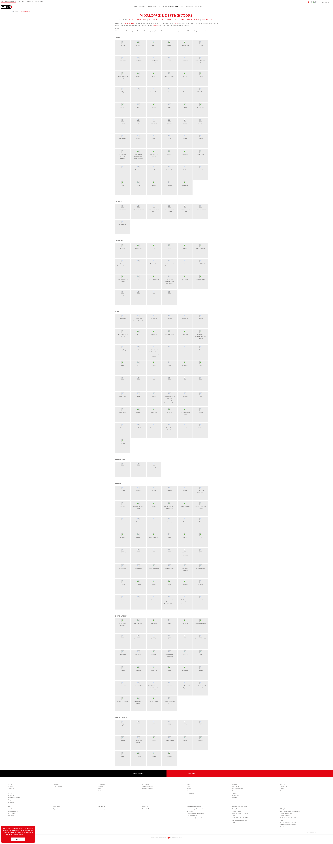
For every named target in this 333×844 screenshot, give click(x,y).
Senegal (169, 154)
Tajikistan (122, 427)
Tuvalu (138, 295)
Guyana (185, 740)
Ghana (169, 92)
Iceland (138, 537)
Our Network (11, 795)
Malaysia (138, 381)
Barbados (154, 623)
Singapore (138, 412)
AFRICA (131, 20)
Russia (138, 467)
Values (9, 791)
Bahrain (169, 318)
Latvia (200, 537)
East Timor (185, 334)
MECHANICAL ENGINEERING (35, 2)
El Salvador (123, 654)
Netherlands (138, 568)
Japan (122, 365)
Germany (169, 521)
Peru (122, 756)
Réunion (185, 138)
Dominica (185, 639)
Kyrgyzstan (185, 365)
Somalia (123, 169)
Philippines (185, 396)
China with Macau (169, 334)
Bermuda (185, 623)
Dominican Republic (200, 639)
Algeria (123, 45)
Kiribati (185, 248)
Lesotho (154, 107)
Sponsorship (11, 802)
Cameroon (123, 60)
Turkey (154, 467)
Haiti (201, 654)
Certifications (101, 791)
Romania (153, 584)
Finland (138, 521)
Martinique (154, 670)
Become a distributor (147, 788)
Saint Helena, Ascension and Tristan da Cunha (138, 156)
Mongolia (169, 381)
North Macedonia (154, 568)
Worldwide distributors (147, 786)
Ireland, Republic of (154, 537)
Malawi (123, 123)
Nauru (138, 264)
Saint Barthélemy (138, 685)
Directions (282, 791)
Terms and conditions (13, 811)
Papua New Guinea (154, 279)
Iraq (185, 350)
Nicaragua (185, 670)
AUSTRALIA (153, 20)
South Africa (154, 169)
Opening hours (283, 786)
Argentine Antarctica (138, 209)
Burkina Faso (185, 45)
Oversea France (200, 568)
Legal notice (11, 815)
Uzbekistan (185, 427)
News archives (191, 793)
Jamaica (138, 670)
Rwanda (200, 138)
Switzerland (154, 599)
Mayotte (185, 123)
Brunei (138, 334)
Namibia (138, 138)
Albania (123, 490)
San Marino (185, 279)
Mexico (170, 670)
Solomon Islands (200, 279)
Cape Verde (138, 60)
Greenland (138, 654)
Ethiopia (123, 92)
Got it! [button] (18, 839)
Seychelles (185, 154)
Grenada (153, 654)
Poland (123, 584)
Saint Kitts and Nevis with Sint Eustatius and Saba (154, 688)
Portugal (138, 584)
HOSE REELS (21, 2)
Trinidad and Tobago (122, 701)
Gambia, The (154, 92)
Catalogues (100, 786)
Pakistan (154, 396)
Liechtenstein (122, 553)
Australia (122, 248)
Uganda (154, 185)
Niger (153, 138)
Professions (235, 791)
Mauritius (169, 123)
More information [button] (18, 835)
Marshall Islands (200, 248)
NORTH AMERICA (193, 20)
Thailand (138, 427)
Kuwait (169, 365)
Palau (138, 279)
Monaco (201, 553)
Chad (169, 60)
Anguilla (123, 725)
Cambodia (154, 334)
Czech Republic (185, 506)
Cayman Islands (138, 639)
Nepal (200, 381)
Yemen (123, 443)
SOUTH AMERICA (207, 20)
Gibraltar (185, 521)
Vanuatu (154, 295)
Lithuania (138, 553)
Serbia (169, 584)
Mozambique (122, 138)
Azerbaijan (154, 318)
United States (154, 701)
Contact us (282, 788)
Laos (200, 365)
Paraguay (200, 740)
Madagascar (200, 107)
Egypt (153, 76)
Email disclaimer (12, 809)
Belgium (185, 490)
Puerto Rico (122, 685)
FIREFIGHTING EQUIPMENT (8, 2)
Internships (234, 797)
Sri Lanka (169, 412)
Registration (56, 809)
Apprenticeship (235, 795)
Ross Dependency (123, 224)
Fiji (154, 248)
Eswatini (200, 76)
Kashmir (154, 365)
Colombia (122, 740)
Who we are (10, 786)
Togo (122, 185)
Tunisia (138, 185)
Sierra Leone (200, 154)
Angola (138, 45)
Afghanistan (122, 318)
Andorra (138, 490)
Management (11, 788)
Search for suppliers (103, 809)
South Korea (154, 412)
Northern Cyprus (169, 568)
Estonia (123, 521)
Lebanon (122, 381)
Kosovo (185, 537)
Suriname (138, 756)
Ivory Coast (123, 107)
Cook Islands (138, 248)
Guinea (185, 92)
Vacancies (234, 793)
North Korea (122, 396)
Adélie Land (122, 209)
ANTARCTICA (141, 20)
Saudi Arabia (122, 412)
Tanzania (200, 169)
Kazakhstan (122, 467)
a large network (129, 23)
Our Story (10, 793)
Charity (9, 800)
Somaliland (138, 169)
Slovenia (200, 584)
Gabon (138, 92)
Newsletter (189, 791)
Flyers (99, 788)
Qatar (200, 396)
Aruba (154, 725)
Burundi (201, 45)
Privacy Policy (11, 813)
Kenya (138, 107)
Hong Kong (123, 350)
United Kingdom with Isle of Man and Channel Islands (185, 602)
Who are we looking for (237, 788)
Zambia (169, 185)
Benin (153, 45)
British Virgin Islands (200, 623)
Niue (185, 264)
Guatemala (185, 654)
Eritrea (185, 76)
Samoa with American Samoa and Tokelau (169, 281)
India (138, 350)
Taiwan (201, 412)
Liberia (169, 107)
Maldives (153, 381)
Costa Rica (154, 639)
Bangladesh (185, 318)
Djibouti (138, 76)
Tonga (122, 295)
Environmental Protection (14, 797)
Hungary (122, 537)
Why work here (235, 786)
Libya (185, 107)
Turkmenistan (154, 427)
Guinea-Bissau (201, 92)
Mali (138, 123)
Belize (169, 623)
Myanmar (185, 381)
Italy (169, 537)
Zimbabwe (185, 185)
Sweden (138, 599)
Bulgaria (122, 506)
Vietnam (200, 427)
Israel (200, 350)
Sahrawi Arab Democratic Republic (122, 156)
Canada (123, 639)
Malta (169, 553)
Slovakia (185, 584)
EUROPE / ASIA (171, 20)
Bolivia (169, 725)
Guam (169, 248)
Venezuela (169, 756)
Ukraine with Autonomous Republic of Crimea (169, 602)
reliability (156, 25)
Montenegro (122, 568)
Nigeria (170, 138)
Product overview (57, 786)
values (175, 23)
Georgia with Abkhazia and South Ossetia (200, 336)
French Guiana (169, 740)
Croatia (154, 506)
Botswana (169, 45)
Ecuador (154, 740)
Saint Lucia (169, 685)
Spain (122, 599)
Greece (201, 521)
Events (189, 788)
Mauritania (154, 123)
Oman (138, 396)
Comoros (185, 60)
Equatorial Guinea (169, 76)
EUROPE (182, 20)
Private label (145, 809)
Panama (200, 670)
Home (135, 7)
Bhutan (201, 318)
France (154, 521)
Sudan (185, 169)
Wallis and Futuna (169, 295)
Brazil (185, 725)
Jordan (138, 365)
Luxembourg (153, 553)
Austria (154, 490)
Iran (169, 350)
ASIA (161, 20)
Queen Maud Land (201, 209)
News (188, 786)
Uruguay (154, 756)
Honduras (122, 670)
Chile (200, 725)
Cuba (169, 639)
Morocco (200, 123)
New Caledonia (154, 264)
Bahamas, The (138, 623)
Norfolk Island (201, 264)
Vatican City (201, 599)
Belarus (169, 490)
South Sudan (169, 169)
